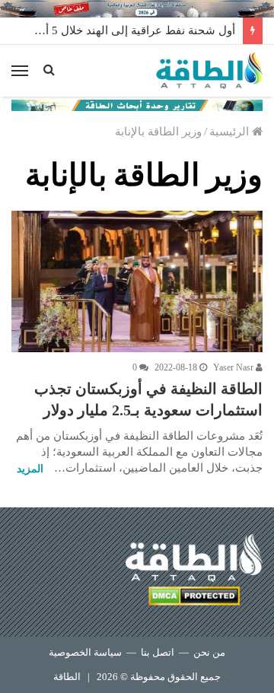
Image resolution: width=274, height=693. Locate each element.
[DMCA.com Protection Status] (194, 598)
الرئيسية (230, 132)
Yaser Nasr (234, 367)
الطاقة (67, 676)
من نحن (209, 652)
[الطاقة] (209, 70)
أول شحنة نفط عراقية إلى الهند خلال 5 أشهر (129, 30)
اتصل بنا (157, 652)
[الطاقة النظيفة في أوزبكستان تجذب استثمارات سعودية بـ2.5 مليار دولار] (137, 281)
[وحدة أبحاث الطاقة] (137, 104)
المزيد (30, 469)
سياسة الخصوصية (85, 652)
